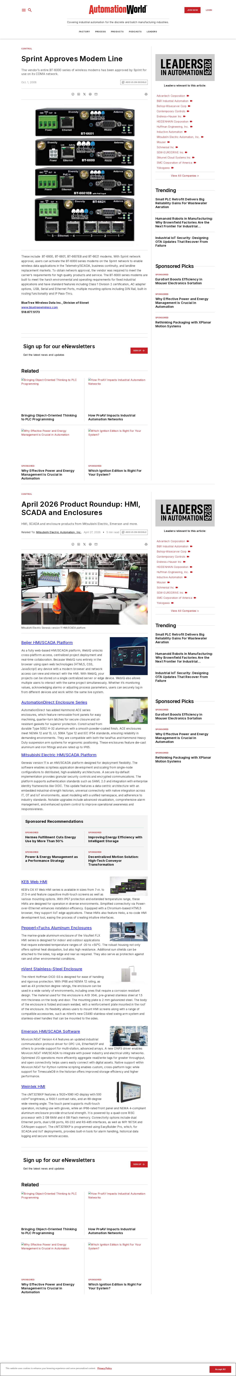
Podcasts (135, 31)
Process (100, 31)
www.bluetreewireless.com (39, 307)
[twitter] (84, 94)
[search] (29, 10)
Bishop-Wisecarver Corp (172, 106)
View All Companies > (185, 175)
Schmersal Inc (165, 147)
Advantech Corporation (171, 95)
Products (117, 31)
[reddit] (90, 94)
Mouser (161, 142)
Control (26, 48)
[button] (23, 10)
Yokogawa (163, 167)
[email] (96, 94)
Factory (84, 31)
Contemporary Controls (171, 111)
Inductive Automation (170, 131)
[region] (118, 1369)
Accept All (220, 1369)
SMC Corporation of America (174, 162)
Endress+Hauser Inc (169, 116)
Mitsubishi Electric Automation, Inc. (178, 137)
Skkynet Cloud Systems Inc (174, 157)
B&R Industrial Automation (172, 101)
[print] (146, 94)
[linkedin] (78, 94)
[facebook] (72, 94)
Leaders (152, 31)
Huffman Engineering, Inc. (173, 126)
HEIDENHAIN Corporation (172, 121)
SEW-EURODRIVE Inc (170, 152)
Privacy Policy (104, 1368)
